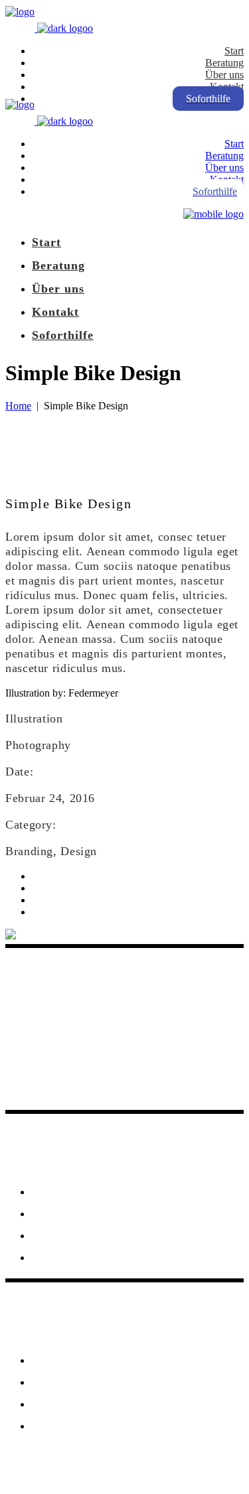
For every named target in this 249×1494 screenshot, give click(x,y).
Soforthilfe (65, 1212)
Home (18, 405)
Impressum (65, 1381)
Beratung (59, 1234)
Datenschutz (69, 1403)
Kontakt (56, 1359)
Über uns (59, 1256)
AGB (46, 1425)
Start (46, 1191)
